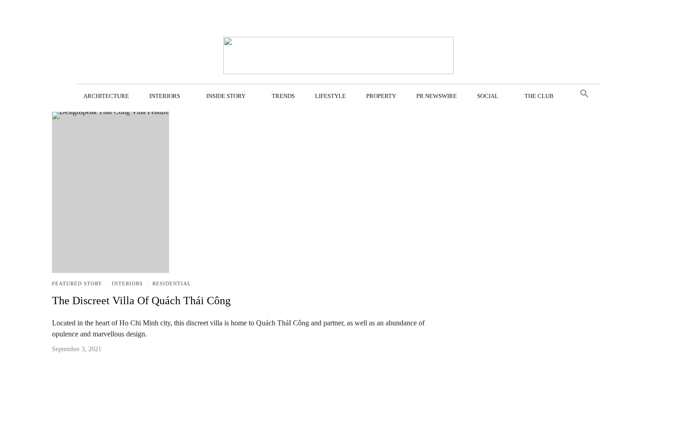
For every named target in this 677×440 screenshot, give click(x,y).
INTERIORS (164, 96)
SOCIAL (487, 96)
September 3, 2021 (76, 349)
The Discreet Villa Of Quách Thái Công (141, 301)
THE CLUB (539, 96)
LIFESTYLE (330, 96)
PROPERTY (381, 96)
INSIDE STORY (225, 96)
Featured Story (77, 283)
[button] (584, 94)
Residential (171, 283)
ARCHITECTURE (106, 96)
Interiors (127, 283)
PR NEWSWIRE (436, 96)
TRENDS (283, 96)
